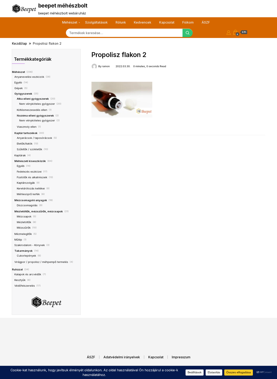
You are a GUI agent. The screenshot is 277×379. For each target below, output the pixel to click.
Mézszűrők (24, 227)
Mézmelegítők (23, 233)
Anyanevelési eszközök (29, 76)
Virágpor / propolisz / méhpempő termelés (41, 261)
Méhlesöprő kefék (28, 194)
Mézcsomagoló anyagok (30, 200)
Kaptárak (20, 155)
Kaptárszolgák (26, 182)
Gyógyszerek (23, 93)
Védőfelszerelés (24, 285)
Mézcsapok (24, 216)
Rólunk (121, 22)
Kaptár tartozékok (26, 133)
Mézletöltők (24, 222)
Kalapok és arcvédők (27, 274)
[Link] (121, 99)
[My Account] (229, 32)
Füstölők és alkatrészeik (32, 177)
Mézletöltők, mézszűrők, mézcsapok (38, 211)
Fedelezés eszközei (29, 171)
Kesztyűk (20, 280)
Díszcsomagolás (27, 205)
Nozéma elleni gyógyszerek (35, 115)
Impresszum (181, 357)
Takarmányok (23, 250)
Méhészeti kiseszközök (30, 161)
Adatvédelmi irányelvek (121, 357)
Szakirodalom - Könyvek (29, 245)
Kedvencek (142, 22)
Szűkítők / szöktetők (29, 149)
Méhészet (69, 22)
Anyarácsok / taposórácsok (34, 137)
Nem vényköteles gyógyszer (37, 103)
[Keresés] (188, 33)
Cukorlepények (26, 255)
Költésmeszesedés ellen (32, 109)
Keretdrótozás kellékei (31, 188)
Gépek (18, 88)
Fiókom (188, 22)
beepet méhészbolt (62, 5)
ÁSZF (206, 22)
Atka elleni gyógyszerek (33, 98)
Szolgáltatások (96, 22)
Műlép (18, 239)
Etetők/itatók (24, 143)
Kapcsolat (166, 22)
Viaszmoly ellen (27, 126)
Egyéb (18, 82)
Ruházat (17, 269)
